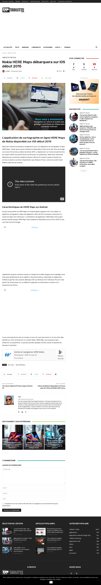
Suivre (84, 63)
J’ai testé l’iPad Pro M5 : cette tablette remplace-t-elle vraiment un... (22, 530)
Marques (25, 47)
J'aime (73, 63)
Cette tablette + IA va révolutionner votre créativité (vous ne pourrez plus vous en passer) (55, 444)
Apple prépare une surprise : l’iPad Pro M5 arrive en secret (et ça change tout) (33, 445)
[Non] (99, 580)
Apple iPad (53, 1)
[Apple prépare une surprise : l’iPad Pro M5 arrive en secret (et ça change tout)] (33, 437)
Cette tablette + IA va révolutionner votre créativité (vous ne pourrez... (21, 549)
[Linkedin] (22, 411)
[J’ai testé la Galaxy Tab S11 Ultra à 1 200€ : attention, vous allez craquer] (73, 162)
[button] (96, 47)
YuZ (8, 71)
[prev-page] (3, 453)
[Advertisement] (50, 30)
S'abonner (94, 63)
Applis (57, 47)
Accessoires (47, 47)
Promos (67, 47)
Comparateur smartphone (65, 1)
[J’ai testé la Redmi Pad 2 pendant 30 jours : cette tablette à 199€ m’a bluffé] (73, 151)
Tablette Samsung (35, 1)
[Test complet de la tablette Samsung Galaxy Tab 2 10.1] (41, 550)
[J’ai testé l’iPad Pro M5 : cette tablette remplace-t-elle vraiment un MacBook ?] (12, 437)
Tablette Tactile (11, 53)
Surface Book (45, 1)
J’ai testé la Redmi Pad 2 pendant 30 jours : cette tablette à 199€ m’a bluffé (89, 152)
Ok (51, 582)
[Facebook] (19, 411)
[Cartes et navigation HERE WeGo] (7, 354)
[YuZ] (3, 71)
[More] (56, 374)
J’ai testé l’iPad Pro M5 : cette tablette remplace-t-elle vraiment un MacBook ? (12, 445)
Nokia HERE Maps (20, 365)
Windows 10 (25, 1)
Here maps (11, 365)
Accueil (4, 53)
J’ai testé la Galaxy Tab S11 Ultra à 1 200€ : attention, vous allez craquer (88, 163)
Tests (17, 47)
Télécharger (61, 356)
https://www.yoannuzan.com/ (25, 399)
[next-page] (6, 453)
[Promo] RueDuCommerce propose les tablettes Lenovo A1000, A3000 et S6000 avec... (55, 530)
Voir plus (83, 171)
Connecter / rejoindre (8, 1)
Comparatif (36, 47)
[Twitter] (25, 411)
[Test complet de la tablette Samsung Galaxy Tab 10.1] (41, 540)
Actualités (8, 47)
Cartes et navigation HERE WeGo (29, 352)
